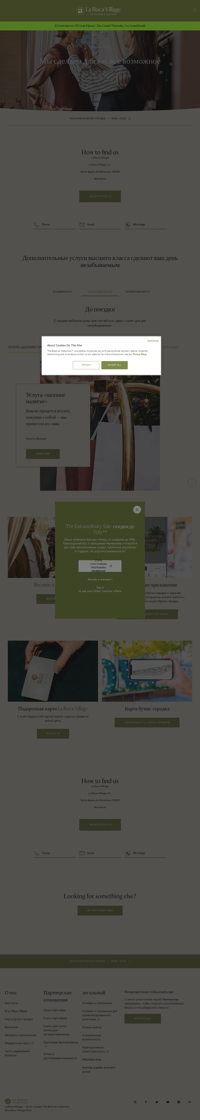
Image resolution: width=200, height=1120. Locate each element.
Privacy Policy (139, 354)
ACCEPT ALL (114, 365)
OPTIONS (86, 365)
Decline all (153, 341)
